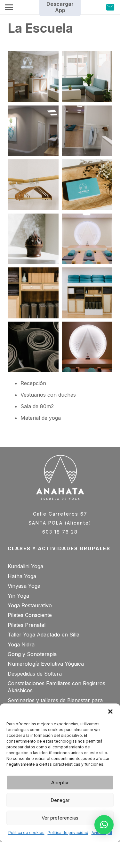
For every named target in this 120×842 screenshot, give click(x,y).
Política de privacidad (68, 832)
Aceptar (60, 782)
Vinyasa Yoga (24, 586)
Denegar (60, 800)
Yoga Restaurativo (30, 605)
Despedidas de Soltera (35, 673)
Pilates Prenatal (26, 625)
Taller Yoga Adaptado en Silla (43, 634)
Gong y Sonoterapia (32, 654)
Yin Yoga (18, 596)
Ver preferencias (60, 818)
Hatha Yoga (22, 576)
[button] (110, 711)
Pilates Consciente (30, 615)
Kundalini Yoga (25, 566)
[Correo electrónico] (110, 7)
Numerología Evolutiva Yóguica (46, 664)
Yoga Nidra (21, 644)
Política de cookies (26, 832)
